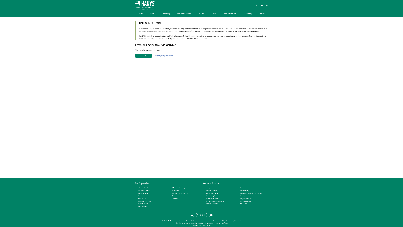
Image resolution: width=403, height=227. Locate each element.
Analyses (209, 188)
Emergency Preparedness (215, 201)
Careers (141, 196)
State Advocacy (245, 201)
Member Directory (178, 188)
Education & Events (145, 201)
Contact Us (142, 198)
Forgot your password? (163, 56)
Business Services (230, 14)
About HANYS (143, 188)
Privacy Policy (198, 225)
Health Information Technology (251, 193)
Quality (242, 196)
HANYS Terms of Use (220, 223)
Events (202, 14)
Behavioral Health (212, 190)
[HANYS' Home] (161, 4)
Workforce (243, 204)
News (214, 14)
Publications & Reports (180, 193)
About (152, 14)
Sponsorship (248, 14)
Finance (243, 188)
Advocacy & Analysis (184, 14)
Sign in (143, 56)
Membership (166, 14)
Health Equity (244, 190)
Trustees (175, 198)
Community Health (212, 193)
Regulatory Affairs (246, 198)
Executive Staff (143, 204)
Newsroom (176, 190)
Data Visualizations (212, 198)
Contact (261, 14)
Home (141, 14)
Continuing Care (211, 196)
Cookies (207, 225)
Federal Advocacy (212, 204)
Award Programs (144, 190)
